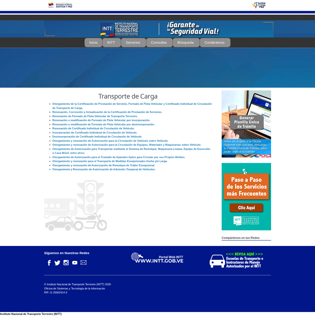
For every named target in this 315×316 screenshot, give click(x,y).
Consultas (159, 42)
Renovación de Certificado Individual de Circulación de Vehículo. (93, 128)
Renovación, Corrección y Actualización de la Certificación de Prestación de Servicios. (107, 112)
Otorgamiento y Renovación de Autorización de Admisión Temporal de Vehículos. (104, 169)
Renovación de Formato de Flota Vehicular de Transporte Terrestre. (95, 116)
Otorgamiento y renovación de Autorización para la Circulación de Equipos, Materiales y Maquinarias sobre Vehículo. (126, 144)
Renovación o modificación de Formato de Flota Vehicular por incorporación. (101, 120)
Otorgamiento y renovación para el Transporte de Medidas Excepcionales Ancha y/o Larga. (110, 161)
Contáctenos (215, 42)
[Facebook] (48, 262)
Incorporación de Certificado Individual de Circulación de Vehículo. (94, 132)
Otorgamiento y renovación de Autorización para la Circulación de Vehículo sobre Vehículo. (110, 140)
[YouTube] (74, 262)
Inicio (93, 42)
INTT (111, 42)
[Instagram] (66, 262)
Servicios (133, 42)
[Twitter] (57, 262)
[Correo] (83, 262)
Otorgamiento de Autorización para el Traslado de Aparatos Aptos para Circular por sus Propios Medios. (118, 157)
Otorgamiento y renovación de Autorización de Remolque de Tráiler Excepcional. (103, 165)
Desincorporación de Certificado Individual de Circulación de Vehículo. (97, 136)
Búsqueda (186, 42)
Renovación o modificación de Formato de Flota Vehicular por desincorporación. (103, 124)
